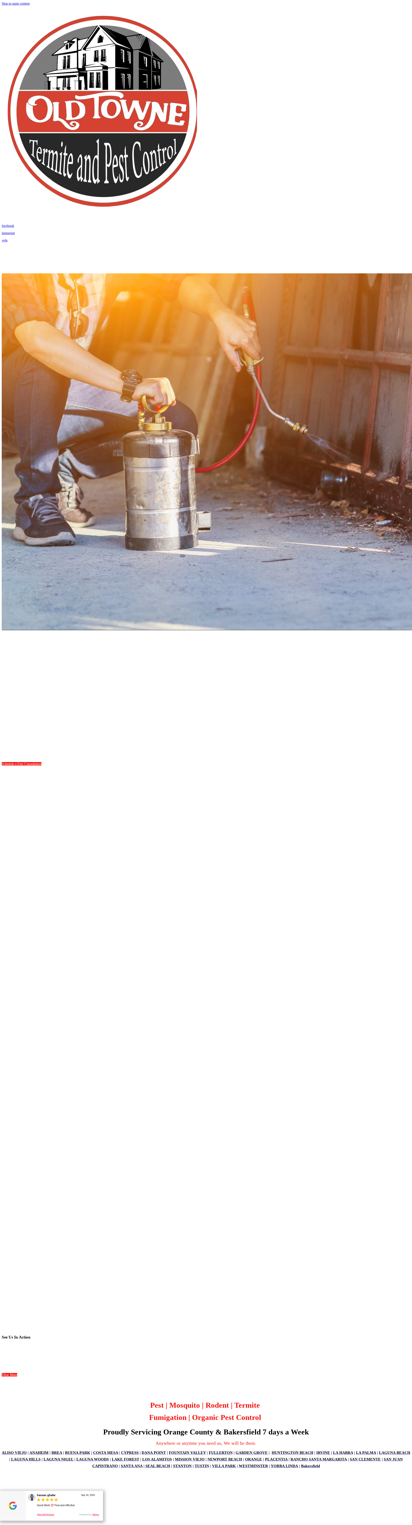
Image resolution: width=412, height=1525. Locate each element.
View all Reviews (45, 1514)
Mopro (95, 1514)
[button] (21, 764)
